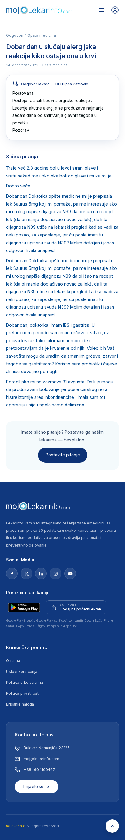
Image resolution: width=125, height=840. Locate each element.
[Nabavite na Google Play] (24, 607)
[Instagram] (55, 573)
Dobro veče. (19, 186)
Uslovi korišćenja (21, 671)
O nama (13, 660)
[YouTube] (70, 573)
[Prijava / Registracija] (115, 10)
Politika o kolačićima (24, 682)
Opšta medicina (41, 35)
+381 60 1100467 (39, 769)
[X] (26, 573)
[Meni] (101, 10)
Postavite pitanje (62, 455)
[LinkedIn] (41, 573)
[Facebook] (12, 573)
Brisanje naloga (20, 704)
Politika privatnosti (22, 693)
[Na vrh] (112, 826)
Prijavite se (33, 786)
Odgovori (14, 35)
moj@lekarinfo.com (41, 758)
